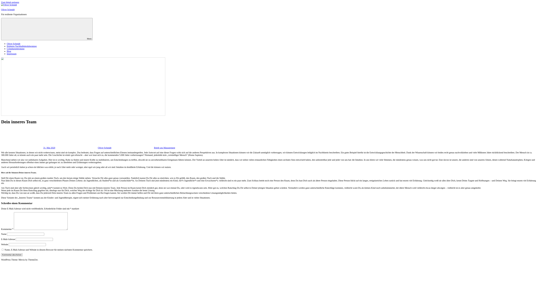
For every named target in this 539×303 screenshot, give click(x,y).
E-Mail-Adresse (8, 239)
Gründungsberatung (15, 49)
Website (4, 244)
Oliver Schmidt (8, 9)
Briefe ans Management (164, 148)
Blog (9, 51)
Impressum (11, 54)
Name (3, 234)
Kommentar (7, 229)
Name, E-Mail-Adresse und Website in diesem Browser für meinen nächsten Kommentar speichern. (48, 250)
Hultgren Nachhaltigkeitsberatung (22, 46)
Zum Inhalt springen (10, 2)
